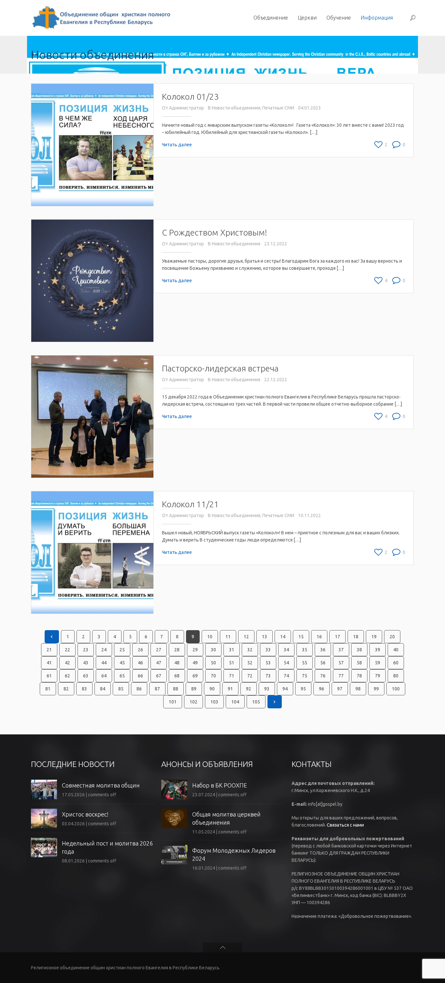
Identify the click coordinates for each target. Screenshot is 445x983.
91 (230, 688)
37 (341, 649)
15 (301, 636)
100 (396, 688)
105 (256, 701)
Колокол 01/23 (190, 96)
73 (268, 675)
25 (122, 649)
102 (193, 701)
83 (84, 688)
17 (337, 636)
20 (392, 636)
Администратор (186, 107)
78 (359, 675)
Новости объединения (236, 107)
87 (157, 688)
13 (264, 636)
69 (195, 675)
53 (268, 662)
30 (213, 649)
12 (246, 636)
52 (249, 662)
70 (213, 675)
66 (140, 675)
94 (285, 688)
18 (355, 636)
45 (122, 662)
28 (176, 649)
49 (195, 662)
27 (158, 649)
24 (104, 649)
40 (395, 649)
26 (140, 649)
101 (173, 701)
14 (282, 636)
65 (122, 675)
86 (139, 688)
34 (286, 649)
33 (268, 649)
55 (304, 662)
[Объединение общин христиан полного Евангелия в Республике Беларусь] (100, 18)
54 (286, 662)
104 (235, 701)
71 (231, 675)
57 (341, 662)
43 (85, 662)
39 (377, 649)
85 (120, 688)
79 (377, 675)
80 (395, 675)
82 (66, 688)
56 (322, 662)
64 (104, 675)
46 (140, 662)
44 (104, 662)
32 (249, 649)
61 (49, 675)
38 (359, 649)
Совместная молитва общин (101, 785)
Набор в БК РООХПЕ (219, 785)
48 (176, 662)
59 (377, 662)
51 (231, 662)
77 (341, 675)
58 (359, 662)
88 (175, 688)
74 (286, 675)
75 (304, 675)
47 (158, 662)
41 (49, 662)
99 (376, 688)
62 (67, 675)
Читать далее (177, 144)
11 (228, 636)
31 (231, 649)
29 (195, 649)
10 (209, 636)
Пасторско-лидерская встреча (220, 368)
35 (304, 649)
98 (358, 688)
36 (322, 649)
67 (158, 675)
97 (339, 688)
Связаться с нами (345, 825)
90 (212, 688)
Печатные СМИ (278, 107)
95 (303, 688)
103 (214, 701)
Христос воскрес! (85, 814)
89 (193, 688)
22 (67, 649)
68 (176, 675)
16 (319, 636)
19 (374, 636)
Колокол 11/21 (190, 504)
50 (213, 662)
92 (248, 688)
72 (249, 675)
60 (395, 662)
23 (85, 649)
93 (266, 688)
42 (67, 662)
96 (321, 688)
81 (47, 688)
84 (102, 688)
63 (85, 675)
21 (49, 649)
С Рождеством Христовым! (214, 232)
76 (322, 675)
